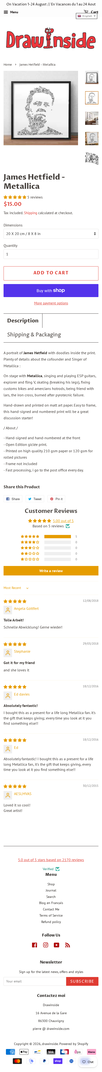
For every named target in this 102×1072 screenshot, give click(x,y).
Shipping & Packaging (34, 335)
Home (8, 65)
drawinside (50, 1044)
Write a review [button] (51, 570)
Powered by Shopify (73, 1044)
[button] (15, 197)
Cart (94, 12)
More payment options (51, 303)
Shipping (30, 213)
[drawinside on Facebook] (34, 946)
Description (23, 320)
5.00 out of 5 (63, 520)
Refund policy (51, 922)
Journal (51, 890)
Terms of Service (51, 915)
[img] (15, 601)
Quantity (10, 245)
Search (51, 897)
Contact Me (51, 909)
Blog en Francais (51, 903)
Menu (13, 12)
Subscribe (82, 981)
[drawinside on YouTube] (56, 946)
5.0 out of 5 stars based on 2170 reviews (51, 859)
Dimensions (13, 225)
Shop (51, 884)
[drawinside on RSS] (67, 946)
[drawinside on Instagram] (45, 946)
